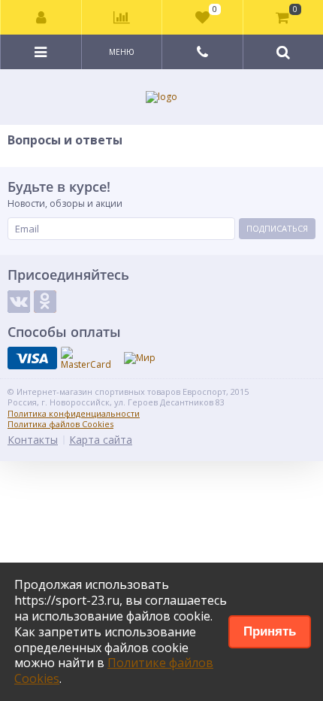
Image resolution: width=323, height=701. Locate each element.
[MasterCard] (86, 359)
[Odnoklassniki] (45, 301)
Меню (121, 52)
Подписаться (277, 228)
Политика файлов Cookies (60, 423)
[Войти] (41, 17)
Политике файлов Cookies (113, 670)
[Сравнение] (121, 17)
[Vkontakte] (19, 301)
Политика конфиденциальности (74, 413)
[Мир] (140, 358)
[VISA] (32, 358)
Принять (269, 631)
